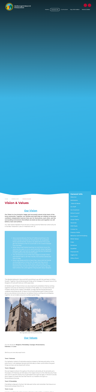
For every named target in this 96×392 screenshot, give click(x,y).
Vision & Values (26, 199)
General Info (15, 199)
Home (6, 199)
